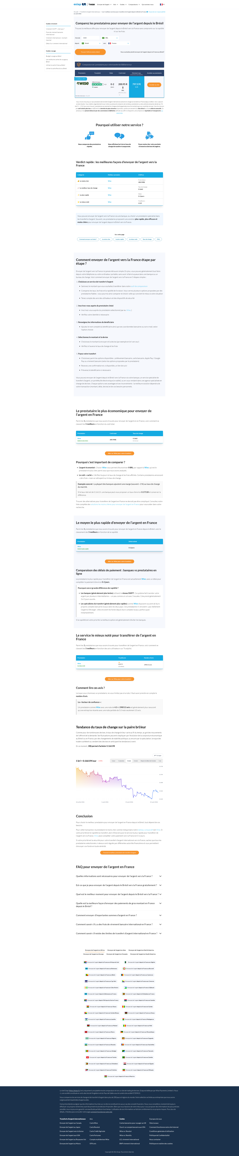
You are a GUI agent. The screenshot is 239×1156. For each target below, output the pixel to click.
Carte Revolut (95, 1127)
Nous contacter (155, 1139)
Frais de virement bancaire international (54, 33)
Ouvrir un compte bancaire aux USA (132, 1127)
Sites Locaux (153, 1123)
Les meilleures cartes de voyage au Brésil (57, 61)
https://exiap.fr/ (74, 1091)
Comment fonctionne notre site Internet (164, 1127)
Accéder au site (154, 85)
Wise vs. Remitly (126, 1135)
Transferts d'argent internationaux (90, 12)
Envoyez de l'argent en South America (143, 954)
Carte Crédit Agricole (97, 1131)
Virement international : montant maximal (56, 39)
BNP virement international (130, 1143)
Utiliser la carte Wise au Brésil (55, 65)
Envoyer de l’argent (103, 4)
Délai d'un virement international (56, 43)
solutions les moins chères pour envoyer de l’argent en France (115, 504)
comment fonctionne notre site (101, 1112)
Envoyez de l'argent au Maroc (70, 1143)
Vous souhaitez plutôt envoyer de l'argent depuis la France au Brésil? (142, 52)
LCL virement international (129, 1139)
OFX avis (93, 1143)
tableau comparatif (145, 830)
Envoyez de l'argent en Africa (95, 950)
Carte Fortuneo (95, 1135)
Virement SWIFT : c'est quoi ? (55, 29)
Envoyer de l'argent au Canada (70, 1123)
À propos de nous (155, 1119)
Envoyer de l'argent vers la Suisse (71, 1131)
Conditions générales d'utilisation (161, 1131)
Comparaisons (133, 4)
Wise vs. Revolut (126, 1131)
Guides (122, 4)
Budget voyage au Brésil (53, 56)
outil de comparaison (139, 286)
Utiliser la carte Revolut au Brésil (56, 68)
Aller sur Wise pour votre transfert (119, 453)
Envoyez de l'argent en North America (141, 950)
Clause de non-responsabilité (156, 12)
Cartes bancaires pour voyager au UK (133, 1123)
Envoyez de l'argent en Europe (93, 954)
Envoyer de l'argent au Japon (70, 1127)
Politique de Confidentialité (159, 1135)
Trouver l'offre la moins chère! (90, 52)
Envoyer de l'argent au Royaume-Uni (73, 1139)
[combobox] (110, 38)
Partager (158, 755)
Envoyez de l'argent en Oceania (117, 954)
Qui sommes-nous (147, 4)
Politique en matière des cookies (161, 1143)
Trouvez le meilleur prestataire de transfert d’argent (119, 852)
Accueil (76, 12)
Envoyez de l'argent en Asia (117, 950)
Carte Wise (94, 1123)
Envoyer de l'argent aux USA (70, 1135)
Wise (109, 181)
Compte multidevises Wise (99, 1139)
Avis (114, 4)
